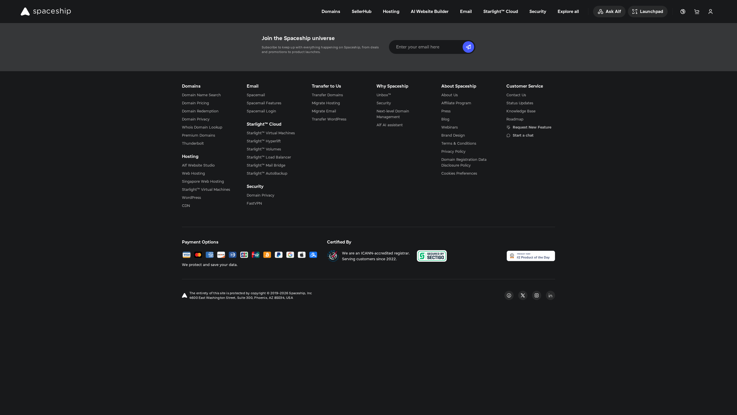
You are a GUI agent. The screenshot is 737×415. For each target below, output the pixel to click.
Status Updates (519, 103)
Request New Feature (532, 127)
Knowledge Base (520, 111)
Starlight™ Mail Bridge (266, 165)
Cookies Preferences (459, 173)
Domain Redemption (200, 111)
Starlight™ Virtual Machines (206, 189)
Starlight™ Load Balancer (269, 157)
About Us (449, 95)
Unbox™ (384, 95)
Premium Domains (198, 135)
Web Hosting (193, 173)
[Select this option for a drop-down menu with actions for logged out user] (710, 11)
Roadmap (514, 119)
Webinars (449, 127)
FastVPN (254, 203)
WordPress (191, 197)
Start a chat (523, 135)
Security (384, 103)
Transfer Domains (327, 95)
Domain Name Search (201, 95)
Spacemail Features (264, 103)
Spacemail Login (261, 111)
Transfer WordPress (329, 119)
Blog (445, 119)
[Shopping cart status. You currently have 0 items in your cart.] (696, 11)
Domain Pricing (195, 103)
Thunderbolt (193, 143)
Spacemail (256, 95)
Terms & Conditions (458, 143)
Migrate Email (324, 111)
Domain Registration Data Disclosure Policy (464, 162)
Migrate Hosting (326, 103)
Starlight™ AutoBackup (267, 173)
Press (446, 111)
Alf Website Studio (198, 165)
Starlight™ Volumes (264, 149)
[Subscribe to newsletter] (468, 47)
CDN (186, 205)
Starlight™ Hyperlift (264, 141)
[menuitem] (206, 95)
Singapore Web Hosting (203, 181)
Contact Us (516, 95)
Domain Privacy (196, 119)
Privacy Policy (453, 151)
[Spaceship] (46, 11)
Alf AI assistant (390, 125)
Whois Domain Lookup (202, 127)
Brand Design (453, 135)
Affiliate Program (456, 103)
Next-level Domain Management (393, 114)
